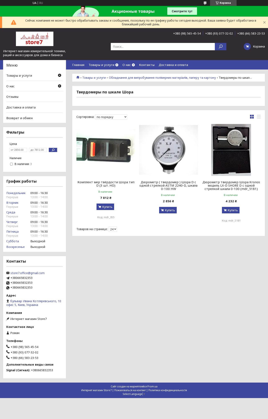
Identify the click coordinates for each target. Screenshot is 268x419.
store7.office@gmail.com (27, 273)
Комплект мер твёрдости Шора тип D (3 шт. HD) (105, 183)
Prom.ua (152, 386)
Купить (107, 207)
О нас (126, 65)
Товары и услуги (101, 65)
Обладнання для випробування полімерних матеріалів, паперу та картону (162, 78)
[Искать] (220, 46)
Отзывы (12, 96)
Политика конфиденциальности (167, 390)
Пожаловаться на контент (130, 390)
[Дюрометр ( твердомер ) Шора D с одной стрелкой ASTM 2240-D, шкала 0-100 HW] (168, 150)
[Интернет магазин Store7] (34, 38)
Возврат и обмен (19, 118)
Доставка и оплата (173, 65)
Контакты (147, 65)
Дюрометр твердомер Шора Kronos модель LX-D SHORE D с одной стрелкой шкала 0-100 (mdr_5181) (231, 185)
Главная (78, 65)
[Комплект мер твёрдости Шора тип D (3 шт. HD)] (105, 150)
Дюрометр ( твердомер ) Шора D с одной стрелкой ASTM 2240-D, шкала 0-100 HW (168, 185)
